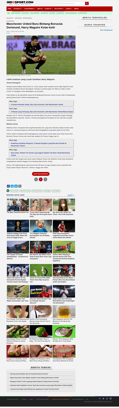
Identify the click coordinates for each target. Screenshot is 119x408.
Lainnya (68, 8)
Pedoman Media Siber (42, 399)
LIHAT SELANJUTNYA (40, 174)
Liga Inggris (47, 191)
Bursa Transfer (14, 191)
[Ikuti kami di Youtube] (110, 398)
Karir (31, 399)
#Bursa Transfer (15, 13)
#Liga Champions (34, 13)
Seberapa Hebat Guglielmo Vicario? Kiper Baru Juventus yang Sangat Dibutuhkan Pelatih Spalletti (41, 385)
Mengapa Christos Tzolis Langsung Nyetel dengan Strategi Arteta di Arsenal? (34, 381)
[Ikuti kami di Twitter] (103, 398)
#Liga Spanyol (60, 13)
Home (9, 8)
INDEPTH (39, 8)
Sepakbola (17, 8)
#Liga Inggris (44, 13)
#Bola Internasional (71, 13)
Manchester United (25, 191)
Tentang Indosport (13, 399)
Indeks (76, 8)
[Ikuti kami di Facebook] (99, 398)
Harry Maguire (56, 191)
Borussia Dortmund (37, 191)
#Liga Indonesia (82, 13)
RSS (87, 399)
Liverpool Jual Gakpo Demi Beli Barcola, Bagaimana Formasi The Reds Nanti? (34, 389)
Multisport (58, 8)
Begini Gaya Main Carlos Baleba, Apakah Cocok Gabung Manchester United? (34, 377)
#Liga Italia (52, 13)
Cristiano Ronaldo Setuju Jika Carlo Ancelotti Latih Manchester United (37, 104)
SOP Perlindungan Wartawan (60, 399)
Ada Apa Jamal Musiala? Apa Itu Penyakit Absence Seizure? (29, 374)
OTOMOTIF (48, 8)
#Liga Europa (25, 13)
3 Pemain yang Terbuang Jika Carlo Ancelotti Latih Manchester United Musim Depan (42, 112)
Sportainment (29, 8)
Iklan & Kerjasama (77, 399)
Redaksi (24, 399)
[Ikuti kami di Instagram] (106, 398)
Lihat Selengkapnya (106, 30)
